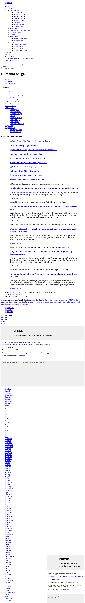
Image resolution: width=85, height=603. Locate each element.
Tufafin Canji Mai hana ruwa (20, 30)
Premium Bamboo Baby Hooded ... (26, 154)
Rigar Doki (14, 28)
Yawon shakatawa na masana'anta (21, 58)
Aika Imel (4, 317)
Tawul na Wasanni (20, 50)
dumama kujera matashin (28, 193)
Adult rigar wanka (20, 38)
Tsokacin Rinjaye (20, 18)
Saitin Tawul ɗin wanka (9, 302)
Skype (3, 323)
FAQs (7, 54)
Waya (3, 321)
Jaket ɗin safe (19, 20)
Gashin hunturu (19, 26)
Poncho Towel (19, 48)
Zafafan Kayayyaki (45, 300)
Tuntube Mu (9, 60)
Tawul (12, 42)
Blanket (12, 34)
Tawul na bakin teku (21, 46)
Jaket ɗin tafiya (19, 14)
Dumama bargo (15, 32)
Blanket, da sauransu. (20, 304)
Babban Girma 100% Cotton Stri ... (26, 171)
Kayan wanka (14, 36)
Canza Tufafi (75, 302)
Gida (7, 6)
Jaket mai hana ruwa (21, 24)
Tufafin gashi (18, 12)
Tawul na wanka (20, 44)
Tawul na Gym (39, 302)
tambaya (13, 198)
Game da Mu (9, 56)
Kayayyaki (9, 8)
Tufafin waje (14, 10)
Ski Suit (17, 22)
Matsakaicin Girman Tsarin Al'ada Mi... (28, 180)
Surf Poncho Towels (52, 302)
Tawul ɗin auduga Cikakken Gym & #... (28, 162)
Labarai (8, 52)
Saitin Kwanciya (7, 304)
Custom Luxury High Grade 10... (25, 145)
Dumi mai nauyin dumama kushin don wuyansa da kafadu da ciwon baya (44, 188)
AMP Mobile (73, 300)
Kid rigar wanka (20, 40)
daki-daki (19, 198)
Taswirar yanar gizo (61, 300)
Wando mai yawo (20, 16)
